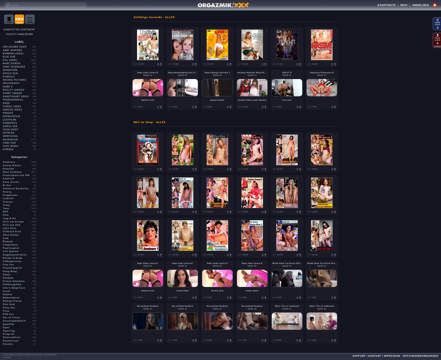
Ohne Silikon (11, 235)
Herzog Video (12, 109)
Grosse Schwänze (14, 281)
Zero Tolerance (14, 66)
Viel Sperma (10, 251)
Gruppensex (10, 195)
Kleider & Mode (12, 258)
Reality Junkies (13, 90)
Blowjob (8, 241)
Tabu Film (9, 142)
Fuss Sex (8, 264)
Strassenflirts (11, 337)
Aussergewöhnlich (14, 320)
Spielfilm (8, 324)
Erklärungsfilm (12, 284)
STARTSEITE (386, 5)
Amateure (9, 162)
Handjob (8, 277)
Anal (6, 238)
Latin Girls (9, 228)
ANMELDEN (420, 5)
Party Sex (9, 307)
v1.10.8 (7, 357)
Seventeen (10, 70)
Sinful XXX (10, 126)
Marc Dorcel (12, 63)
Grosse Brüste (12, 165)
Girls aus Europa (13, 221)
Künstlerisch (11, 340)
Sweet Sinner (12, 93)
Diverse (8, 149)
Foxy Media (10, 146)
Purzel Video (12, 106)
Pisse (6, 311)
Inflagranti (11, 83)
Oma (5, 215)
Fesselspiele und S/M (16, 175)
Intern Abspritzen (14, 287)
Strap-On (8, 334)
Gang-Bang (10, 271)
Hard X (8, 86)
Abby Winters (12, 50)
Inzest (7, 291)
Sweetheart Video (16, 96)
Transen (8, 201)
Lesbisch (8, 198)
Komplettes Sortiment (19, 29)
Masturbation (11, 297)
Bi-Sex (7, 185)
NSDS (6, 103)
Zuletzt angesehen (19, 34)
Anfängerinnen (12, 261)
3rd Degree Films (15, 46)
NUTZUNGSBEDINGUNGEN (420, 356)
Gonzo (7, 274)
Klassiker (8, 168)
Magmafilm (10, 139)
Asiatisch (8, 178)
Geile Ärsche (11, 182)
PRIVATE (8, 113)
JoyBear (8, 132)
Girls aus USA (11, 225)
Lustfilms (9, 119)
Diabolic (9, 76)
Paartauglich (11, 248)
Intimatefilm (11, 116)
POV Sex (8, 314)
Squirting (9, 330)
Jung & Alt (9, 218)
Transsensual (13, 99)
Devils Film (10, 73)
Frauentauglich (12, 267)
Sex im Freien (11, 317)
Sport (6, 327)
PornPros (10, 123)
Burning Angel (13, 53)
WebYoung (10, 136)
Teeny (6, 205)
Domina (7, 294)
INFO (404, 5)
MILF (5, 211)
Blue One (9, 56)
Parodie (8, 344)
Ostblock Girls (12, 231)
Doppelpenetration (15, 254)
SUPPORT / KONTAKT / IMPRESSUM (376, 356)
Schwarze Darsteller (16, 188)
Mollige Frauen (12, 301)
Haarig (7, 191)
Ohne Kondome (12, 172)
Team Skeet (10, 129)
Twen (6, 208)
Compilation (10, 244)
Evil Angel (10, 60)
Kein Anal (9, 304)
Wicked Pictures (14, 80)
